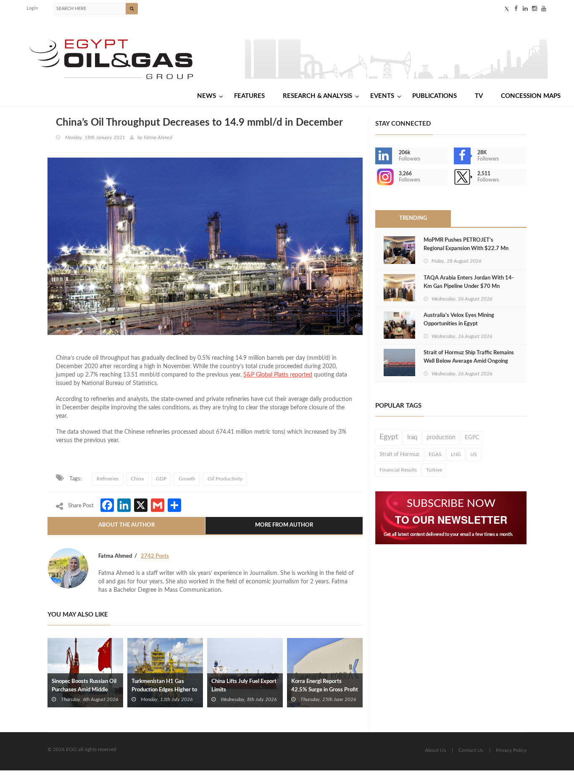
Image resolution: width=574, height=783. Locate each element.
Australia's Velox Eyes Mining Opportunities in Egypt (459, 320)
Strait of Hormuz (399, 454)
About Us (435, 750)
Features (249, 96)
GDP (161, 478)
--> (376, 177)
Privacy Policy (511, 750)
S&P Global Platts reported (277, 375)
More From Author (284, 525)
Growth (187, 478)
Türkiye (434, 469)
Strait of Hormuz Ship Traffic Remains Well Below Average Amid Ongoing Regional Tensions (469, 361)
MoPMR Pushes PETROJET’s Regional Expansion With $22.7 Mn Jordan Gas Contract (466, 248)
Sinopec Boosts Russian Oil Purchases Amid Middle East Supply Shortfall (84, 690)
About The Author (126, 525)
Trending (413, 218)
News (206, 96)
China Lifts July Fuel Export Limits (243, 686)
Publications (434, 96)
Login (32, 8)
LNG (456, 454)
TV (479, 96)
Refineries (107, 478)
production (441, 437)
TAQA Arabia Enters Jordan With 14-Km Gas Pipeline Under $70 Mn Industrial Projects (469, 286)
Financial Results (398, 469)
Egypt (388, 437)
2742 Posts (155, 556)
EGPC (472, 437)
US (473, 454)
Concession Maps (531, 96)
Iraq (412, 437)
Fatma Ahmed (158, 137)
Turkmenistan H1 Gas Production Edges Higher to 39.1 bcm (164, 690)
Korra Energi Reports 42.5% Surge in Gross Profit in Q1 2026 (324, 690)
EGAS (435, 454)
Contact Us (470, 750)
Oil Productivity (225, 478)
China (137, 478)
